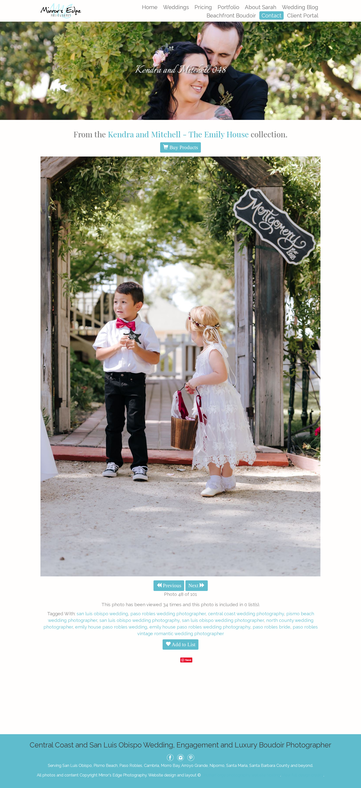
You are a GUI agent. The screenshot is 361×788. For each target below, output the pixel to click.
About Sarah (260, 7)
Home (149, 7)
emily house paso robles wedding (111, 627)
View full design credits (302, 775)
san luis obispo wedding (102, 613)
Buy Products (183, 147)
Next (194, 585)
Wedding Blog (300, 7)
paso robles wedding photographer (168, 613)
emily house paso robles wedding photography (200, 627)
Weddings (176, 7)
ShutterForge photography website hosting (241, 775)
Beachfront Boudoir (231, 15)
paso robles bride (271, 627)
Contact (271, 15)
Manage (354, 2)
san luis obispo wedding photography (139, 620)
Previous (171, 585)
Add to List (183, 644)
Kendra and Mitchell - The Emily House (178, 134)
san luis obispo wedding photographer (223, 620)
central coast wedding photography (246, 613)
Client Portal (302, 15)
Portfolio (228, 7)
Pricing (203, 7)
